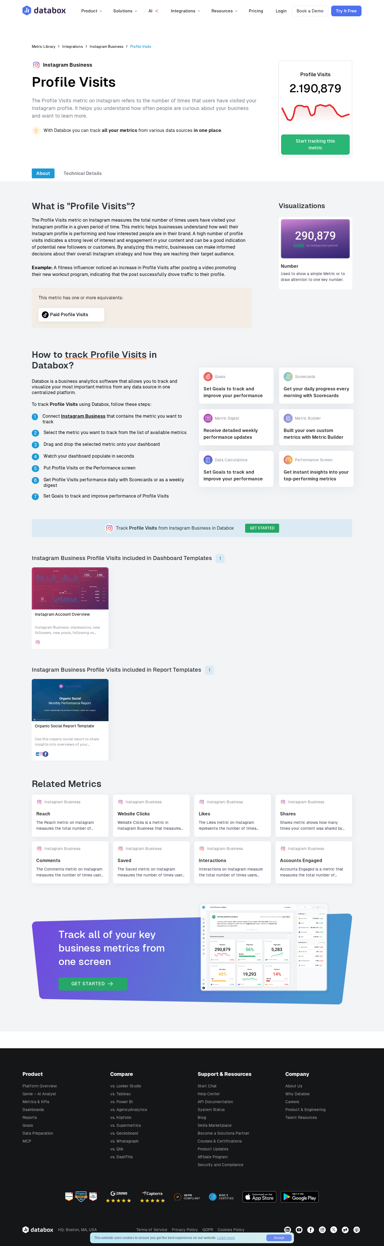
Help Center (209, 1094)
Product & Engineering (305, 1109)
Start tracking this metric (315, 144)
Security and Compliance (220, 1164)
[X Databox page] (334, 1229)
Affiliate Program (213, 1157)
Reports (29, 1117)
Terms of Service (151, 1229)
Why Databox (297, 1094)
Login (281, 10)
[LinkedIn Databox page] (288, 1229)
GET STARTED (262, 528)
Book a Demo (310, 10)
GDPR (207, 1229)
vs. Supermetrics (125, 1125)
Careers (292, 1101)
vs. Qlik (116, 1149)
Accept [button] (279, 1238)
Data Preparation (37, 1133)
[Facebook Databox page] (311, 1229)
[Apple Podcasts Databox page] (357, 1229)
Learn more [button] (226, 1238)
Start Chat (207, 1086)
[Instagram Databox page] (323, 1229)
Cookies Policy (231, 1229)
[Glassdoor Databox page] (346, 1229)
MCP (26, 1141)
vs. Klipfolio (120, 1117)
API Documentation (215, 1101)
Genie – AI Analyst (39, 1094)
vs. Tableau (120, 1094)
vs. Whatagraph (124, 1141)
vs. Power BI (121, 1101)
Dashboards (33, 1109)
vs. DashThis (121, 1157)
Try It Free (346, 10)
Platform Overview (39, 1086)
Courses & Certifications (220, 1141)
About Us (293, 1086)
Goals (27, 1125)
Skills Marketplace (215, 1125)
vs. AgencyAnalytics (128, 1109)
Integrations (72, 46)
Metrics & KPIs (35, 1101)
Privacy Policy (185, 1229)
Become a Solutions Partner (223, 1133)
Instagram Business (106, 46)
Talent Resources (301, 1117)
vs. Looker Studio (125, 1086)
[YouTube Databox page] (300, 1229)
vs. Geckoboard (124, 1133)
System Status (211, 1109)
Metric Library (43, 46)
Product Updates (213, 1149)
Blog (202, 1117)
